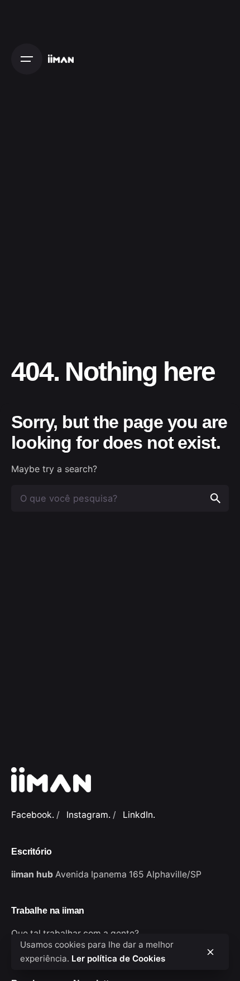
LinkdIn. (139, 815)
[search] (215, 498)
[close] (210, 952)
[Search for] (120, 498)
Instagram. (88, 815)
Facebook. (32, 815)
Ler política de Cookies (118, 958)
